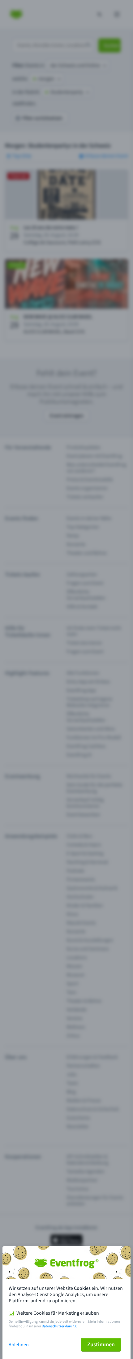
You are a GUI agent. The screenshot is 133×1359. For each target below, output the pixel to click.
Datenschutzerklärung (59, 1326)
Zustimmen (101, 1344)
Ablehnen (19, 1345)
